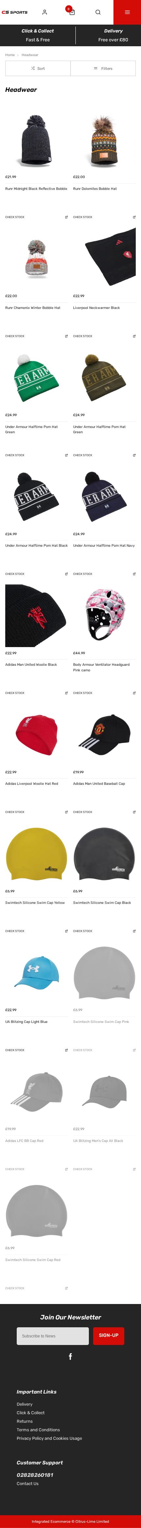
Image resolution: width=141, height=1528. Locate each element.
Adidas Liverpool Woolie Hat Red (31, 784)
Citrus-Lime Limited (92, 1521)
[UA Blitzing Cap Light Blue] (36, 973)
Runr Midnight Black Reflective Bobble (36, 189)
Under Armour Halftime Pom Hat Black (36, 545)
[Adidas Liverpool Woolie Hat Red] (36, 734)
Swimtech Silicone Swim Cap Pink (101, 1022)
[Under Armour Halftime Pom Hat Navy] (104, 496)
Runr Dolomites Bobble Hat (95, 189)
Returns (25, 1421)
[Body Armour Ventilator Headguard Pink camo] (104, 615)
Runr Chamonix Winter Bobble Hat (32, 308)
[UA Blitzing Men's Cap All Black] (104, 1092)
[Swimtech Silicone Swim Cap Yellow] (36, 854)
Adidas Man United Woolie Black (31, 664)
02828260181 (35, 1475)
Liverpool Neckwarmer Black (96, 308)
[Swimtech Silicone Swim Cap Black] (104, 854)
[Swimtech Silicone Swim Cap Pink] (104, 973)
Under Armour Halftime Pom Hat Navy (104, 545)
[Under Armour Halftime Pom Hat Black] (36, 496)
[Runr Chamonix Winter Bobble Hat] (36, 259)
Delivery (24, 1404)
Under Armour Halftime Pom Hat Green (31, 430)
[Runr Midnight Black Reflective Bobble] (36, 140)
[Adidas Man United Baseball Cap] (104, 734)
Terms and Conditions (38, 1429)
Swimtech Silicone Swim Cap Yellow (35, 903)
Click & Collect (31, 1412)
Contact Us (28, 1483)
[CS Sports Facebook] (70, 1356)
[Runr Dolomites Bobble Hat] (104, 140)
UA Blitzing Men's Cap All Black (98, 1141)
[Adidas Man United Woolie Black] (36, 615)
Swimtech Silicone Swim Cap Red (32, 1260)
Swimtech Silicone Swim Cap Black (102, 903)
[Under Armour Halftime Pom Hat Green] (36, 378)
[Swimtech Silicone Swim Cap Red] (36, 1211)
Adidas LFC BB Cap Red (24, 1141)
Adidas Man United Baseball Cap (99, 784)
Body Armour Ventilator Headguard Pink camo (101, 667)
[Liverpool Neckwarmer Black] (104, 259)
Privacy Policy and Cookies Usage (49, 1438)
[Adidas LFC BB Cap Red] (36, 1092)
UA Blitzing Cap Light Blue (26, 1022)
